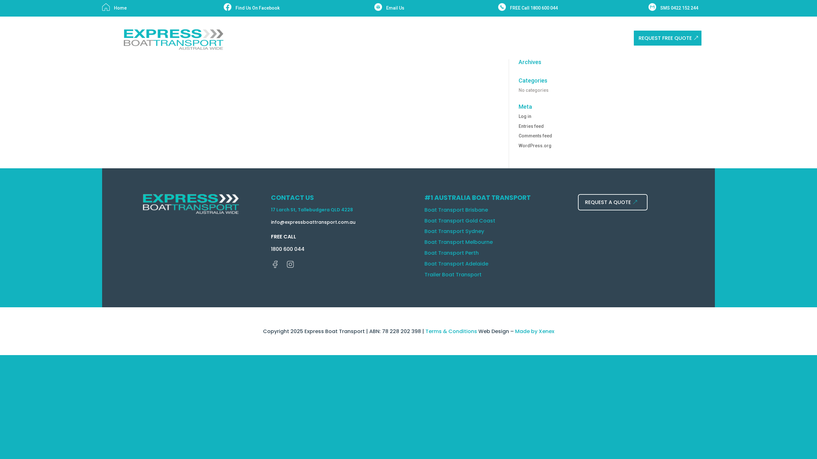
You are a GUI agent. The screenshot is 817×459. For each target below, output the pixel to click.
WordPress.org (535, 145)
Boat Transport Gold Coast (459, 220)
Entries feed (531, 126)
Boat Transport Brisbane (456, 210)
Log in (525, 116)
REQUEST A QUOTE (608, 202)
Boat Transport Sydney (454, 231)
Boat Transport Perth (451, 253)
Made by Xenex (534, 331)
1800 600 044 (287, 249)
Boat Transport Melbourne (458, 242)
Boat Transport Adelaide (456, 263)
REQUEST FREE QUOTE (665, 38)
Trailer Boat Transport (453, 274)
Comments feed (535, 135)
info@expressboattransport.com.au (313, 222)
